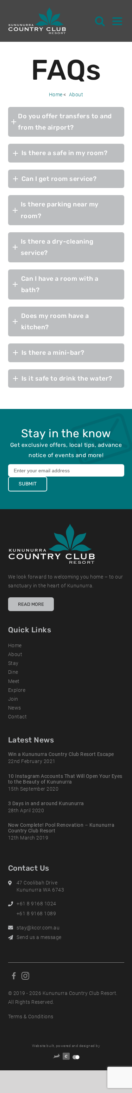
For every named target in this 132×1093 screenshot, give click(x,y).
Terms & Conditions (31, 1016)
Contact (17, 716)
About (76, 94)
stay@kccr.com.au (38, 927)
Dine (13, 672)
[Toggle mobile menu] (117, 21)
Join (13, 699)
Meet (14, 681)
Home (56, 94)
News (14, 708)
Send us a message (39, 937)
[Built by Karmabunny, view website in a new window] (56, 1057)
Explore (17, 690)
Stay (13, 663)
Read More (31, 604)
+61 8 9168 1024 (36, 903)
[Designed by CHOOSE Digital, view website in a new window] (76, 1057)
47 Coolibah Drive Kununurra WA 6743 (40, 886)
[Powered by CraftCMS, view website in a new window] (66, 1057)
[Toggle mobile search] (100, 21)
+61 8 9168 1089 (36, 913)
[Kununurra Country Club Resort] (37, 21)
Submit (28, 484)
